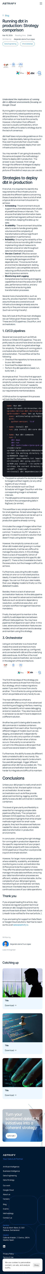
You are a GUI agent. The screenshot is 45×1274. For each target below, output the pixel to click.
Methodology (8, 1213)
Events (5, 1209)
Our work (6, 1185)
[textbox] (22, 439)
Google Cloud (8, 1190)
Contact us (7, 1218)
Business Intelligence (11, 1171)
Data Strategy (8, 1180)
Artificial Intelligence (11, 1166)
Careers (6, 1199)
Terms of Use (8, 1257)
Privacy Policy (8, 1254)
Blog (4, 1204)
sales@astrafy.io (20, 924)
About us (6, 1194)
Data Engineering (10, 1175)
